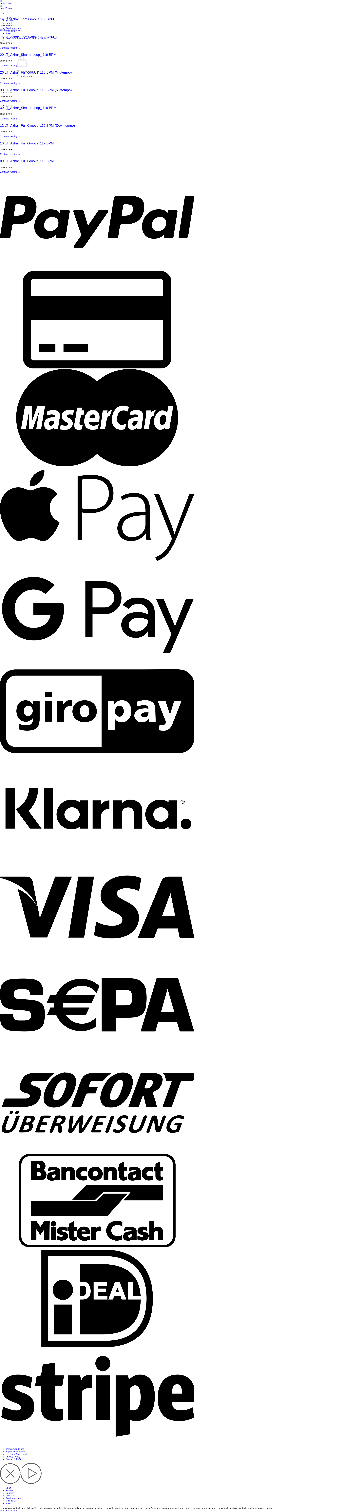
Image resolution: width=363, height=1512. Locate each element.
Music (9, 33)
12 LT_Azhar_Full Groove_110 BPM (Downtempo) (37, 125)
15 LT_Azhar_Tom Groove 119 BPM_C (29, 37)
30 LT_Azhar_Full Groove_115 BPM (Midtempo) (36, 90)
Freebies (10, 1490)
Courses (10, 1495)
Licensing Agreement (16, 1454)
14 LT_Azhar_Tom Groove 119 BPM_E (29, 19)
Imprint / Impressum (15, 1451)
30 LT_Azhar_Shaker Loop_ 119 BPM (28, 108)
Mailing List (11, 1501)
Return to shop (24, 76)
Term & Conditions (15, 1449)
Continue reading (10, 30)
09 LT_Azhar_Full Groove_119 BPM (27, 161)
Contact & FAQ (13, 1459)
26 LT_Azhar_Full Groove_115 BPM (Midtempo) (36, 72)
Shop (8, 1488)
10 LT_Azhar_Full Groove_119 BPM (27, 143)
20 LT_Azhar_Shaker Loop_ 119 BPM (28, 55)
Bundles (10, 23)
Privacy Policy (13, 1456)
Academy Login (13, 28)
